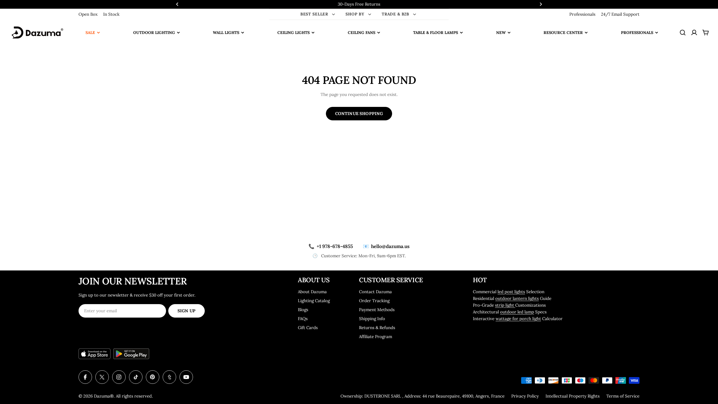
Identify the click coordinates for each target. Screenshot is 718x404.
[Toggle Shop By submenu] (369, 14)
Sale (90, 32)
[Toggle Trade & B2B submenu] (414, 14)
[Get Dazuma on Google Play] (131, 353)
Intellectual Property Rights (573, 396)
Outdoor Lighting (154, 32)
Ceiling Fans (361, 32)
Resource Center (563, 32)
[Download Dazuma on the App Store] (95, 353)
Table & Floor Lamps (435, 32)
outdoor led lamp (517, 312)
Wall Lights (226, 32)
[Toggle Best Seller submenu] (333, 14)
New (501, 32)
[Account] (694, 32)
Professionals (582, 14)
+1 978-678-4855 (331, 246)
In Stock (111, 14)
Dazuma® (104, 396)
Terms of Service (622, 396)
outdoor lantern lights (517, 298)
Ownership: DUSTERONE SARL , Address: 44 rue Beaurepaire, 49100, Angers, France (422, 396)
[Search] (682, 32)
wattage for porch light (518, 318)
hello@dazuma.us (386, 246)
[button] (177, 4)
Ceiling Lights (293, 32)
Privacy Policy (525, 396)
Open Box (88, 14)
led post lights (511, 291)
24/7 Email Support (620, 14)
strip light (505, 305)
